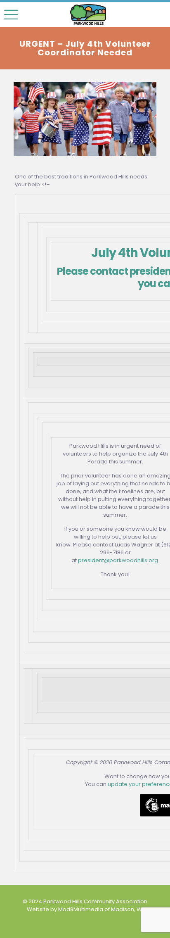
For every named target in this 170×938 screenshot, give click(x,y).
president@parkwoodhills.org (118, 560)
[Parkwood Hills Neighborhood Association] (88, 14)
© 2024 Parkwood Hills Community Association (85, 901)
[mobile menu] (11, 14)
